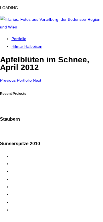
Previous (8, 80)
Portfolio (18, 38)
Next (37, 80)
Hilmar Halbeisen (26, 46)
